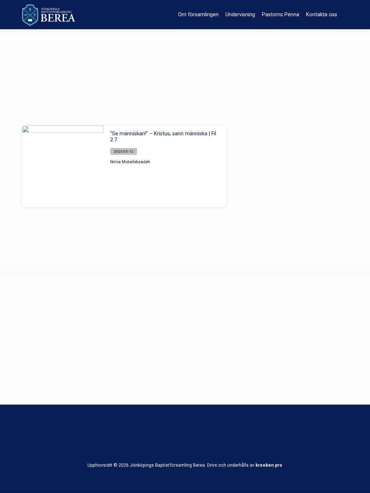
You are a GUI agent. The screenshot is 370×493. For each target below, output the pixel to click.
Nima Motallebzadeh (130, 161)
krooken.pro (268, 465)
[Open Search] (345, 15)
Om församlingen (198, 15)
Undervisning (240, 15)
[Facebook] (184, 438)
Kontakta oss (321, 15)
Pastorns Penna (280, 15)
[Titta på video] (156, 161)
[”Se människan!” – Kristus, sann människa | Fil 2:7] (63, 166)
